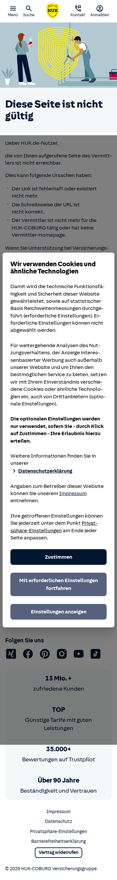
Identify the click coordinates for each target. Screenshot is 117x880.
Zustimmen (58, 557)
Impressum (73, 493)
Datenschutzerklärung (45, 471)
